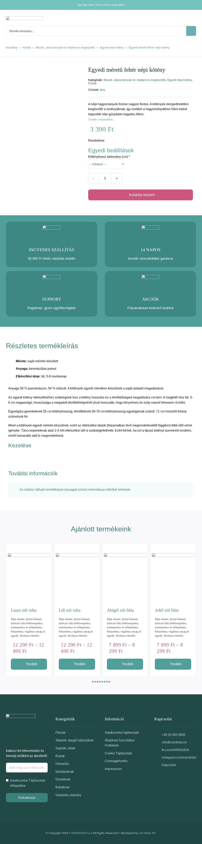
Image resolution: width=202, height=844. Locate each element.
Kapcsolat (169, 765)
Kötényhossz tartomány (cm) (109, 156)
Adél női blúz (119, 610)
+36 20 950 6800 (173, 734)
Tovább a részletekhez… (101, 119)
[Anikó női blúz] (173, 574)
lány (102, 89)
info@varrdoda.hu (174, 742)
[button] (93, 681)
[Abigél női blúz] (77, 574)
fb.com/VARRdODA (175, 750)
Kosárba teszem (142, 195)
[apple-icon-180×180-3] (21, 715)
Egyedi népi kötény (112, 47)
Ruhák (27, 47)
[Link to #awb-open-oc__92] (194, 19)
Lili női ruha (22, 610)
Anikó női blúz (168, 610)
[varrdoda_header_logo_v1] (24, 17)
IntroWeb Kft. (147, 833)
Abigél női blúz (72, 610)
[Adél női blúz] (125, 574)
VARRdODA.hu (80, 833)
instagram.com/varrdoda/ (179, 757)
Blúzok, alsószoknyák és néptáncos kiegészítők (65, 47)
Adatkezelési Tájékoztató (27, 780)
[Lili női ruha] (29, 574)
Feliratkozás (27, 797)
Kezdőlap (12, 47)
